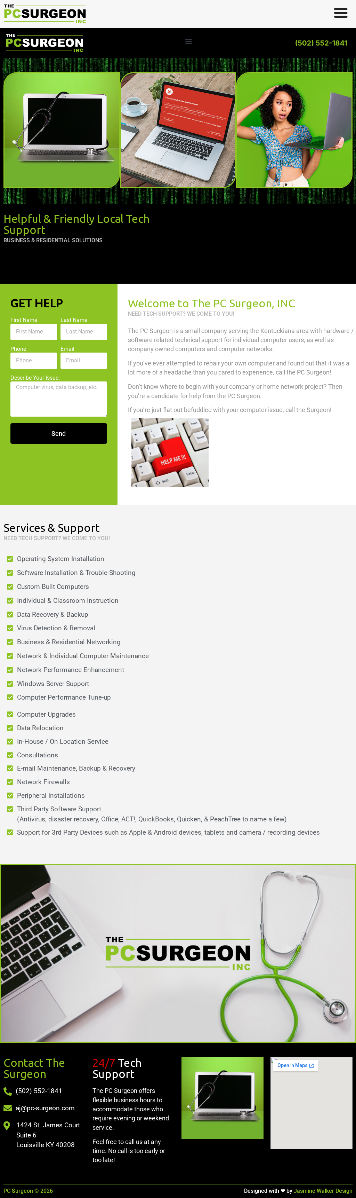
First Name (23, 320)
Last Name (73, 320)
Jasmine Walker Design (298, 1191)
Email (67, 349)
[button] (189, 41)
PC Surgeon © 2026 (28, 1191)
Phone (18, 349)
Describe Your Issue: (35, 378)
